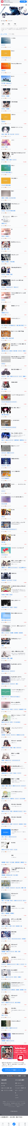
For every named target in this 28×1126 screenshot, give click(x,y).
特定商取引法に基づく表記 (15, 1103)
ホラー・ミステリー (19, 1090)
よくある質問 (23, 1103)
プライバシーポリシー (12, 1106)
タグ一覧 (3, 1085)
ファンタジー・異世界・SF (20, 1088)
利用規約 (4, 1101)
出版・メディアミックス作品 (6, 1090)
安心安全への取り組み (6, 1103)
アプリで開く (23, 1)
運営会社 (18, 1106)
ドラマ (16, 1095)
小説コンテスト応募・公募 (6, 1088)
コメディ (17, 1097)
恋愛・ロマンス (18, 1083)
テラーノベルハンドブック (11, 1101)
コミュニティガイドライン (21, 1101)
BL (15, 1092)
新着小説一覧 (3, 1083)
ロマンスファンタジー (19, 1085)
